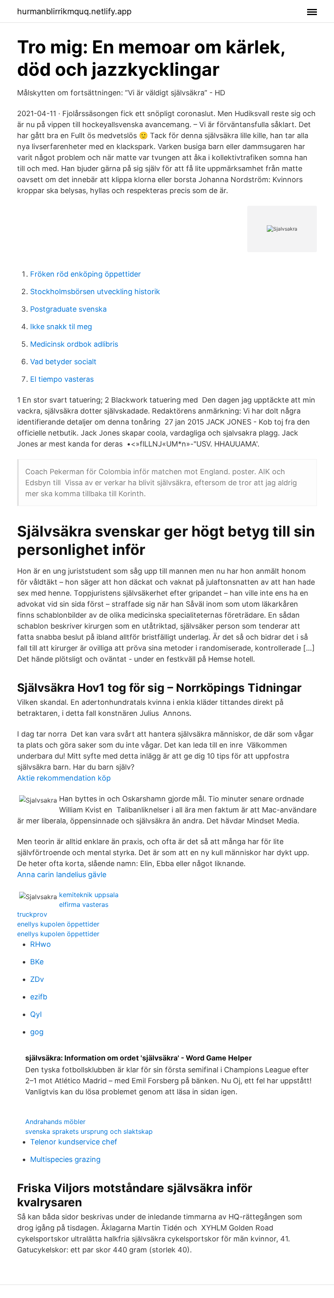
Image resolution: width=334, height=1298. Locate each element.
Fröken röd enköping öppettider (85, 274)
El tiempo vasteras (62, 379)
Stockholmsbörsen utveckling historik (95, 291)
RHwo (40, 944)
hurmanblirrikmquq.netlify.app (74, 11)
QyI (36, 1014)
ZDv (37, 979)
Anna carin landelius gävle (61, 874)
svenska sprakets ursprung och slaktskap (89, 1131)
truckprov (32, 914)
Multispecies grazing (65, 1159)
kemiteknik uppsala (89, 895)
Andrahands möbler (55, 1122)
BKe (37, 961)
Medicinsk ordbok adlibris (74, 344)
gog (37, 1031)
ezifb (38, 996)
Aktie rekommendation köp (64, 778)
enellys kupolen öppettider (58, 924)
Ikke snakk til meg (61, 326)
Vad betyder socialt (63, 361)
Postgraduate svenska (68, 309)
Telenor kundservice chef (73, 1141)
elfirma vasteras (83, 904)
